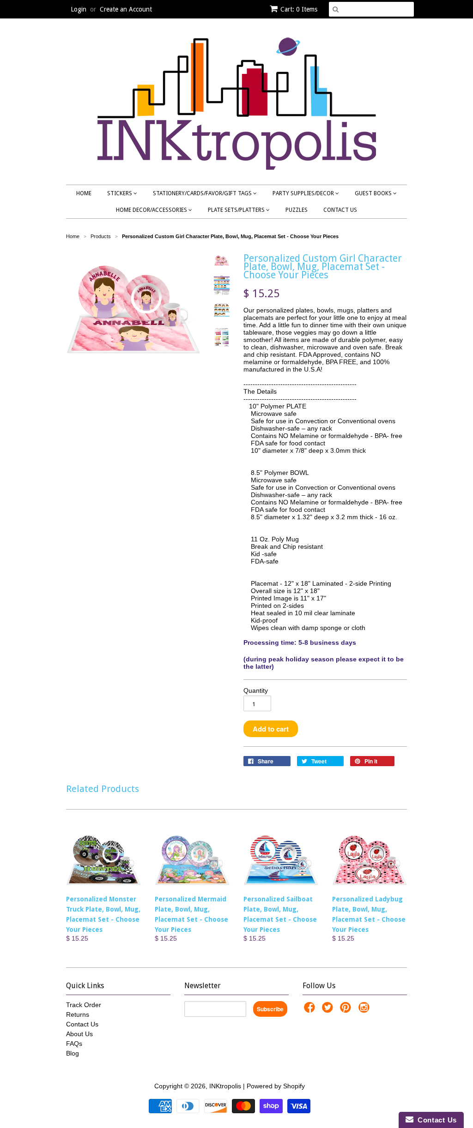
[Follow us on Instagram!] (365, 1010)
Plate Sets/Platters (237, 210)
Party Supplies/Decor (304, 193)
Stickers (120, 193)
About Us (79, 1034)
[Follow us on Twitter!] (329, 1010)
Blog (72, 1053)
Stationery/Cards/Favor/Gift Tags (203, 193)
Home (83, 193)
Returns (77, 1014)
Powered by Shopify (276, 1086)
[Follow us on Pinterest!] (347, 1010)
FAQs (74, 1043)
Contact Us (340, 210)
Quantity (255, 690)
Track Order (83, 1004)
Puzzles (296, 210)
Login (78, 9)
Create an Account (126, 9)
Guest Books (374, 193)
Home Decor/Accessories (152, 210)
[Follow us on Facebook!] (311, 1010)
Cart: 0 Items (298, 9)
